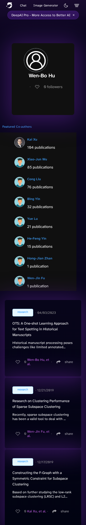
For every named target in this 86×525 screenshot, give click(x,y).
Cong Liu (34, 179)
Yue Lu (32, 218)
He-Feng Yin (36, 238)
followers (53, 86)
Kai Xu (32, 139)
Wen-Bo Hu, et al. (38, 361)
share (69, 362)
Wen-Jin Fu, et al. (38, 433)
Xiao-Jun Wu (37, 159)
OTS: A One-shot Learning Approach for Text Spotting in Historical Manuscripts (40, 329)
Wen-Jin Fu (36, 278)
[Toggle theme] (66, 5)
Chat (23, 5)
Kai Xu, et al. (36, 511)
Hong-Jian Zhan (39, 258)
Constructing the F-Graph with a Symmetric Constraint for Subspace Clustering (40, 478)
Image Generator (45, 5)
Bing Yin (33, 199)
